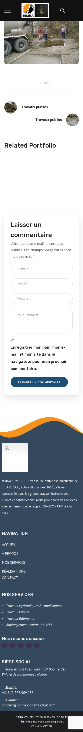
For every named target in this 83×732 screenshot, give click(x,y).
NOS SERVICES (13, 562)
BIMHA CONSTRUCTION (29, 717)
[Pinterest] (37, 645)
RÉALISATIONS (14, 571)
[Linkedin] (29, 645)
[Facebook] (4, 645)
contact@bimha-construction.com (28, 705)
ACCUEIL (9, 544)
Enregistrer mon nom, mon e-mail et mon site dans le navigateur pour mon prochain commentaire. (39, 358)
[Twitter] (21, 645)
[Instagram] (13, 645)
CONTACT (10, 577)
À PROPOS (10, 553)
